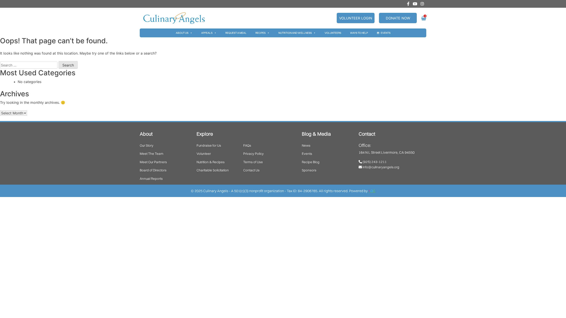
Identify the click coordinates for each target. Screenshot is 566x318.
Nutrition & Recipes (211, 162)
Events (385, 32)
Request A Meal (236, 32)
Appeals (206, 32)
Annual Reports (151, 178)
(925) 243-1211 (374, 162)
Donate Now (398, 18)
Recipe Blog (310, 162)
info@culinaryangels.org (380, 167)
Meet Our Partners (153, 162)
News (306, 145)
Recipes (260, 32)
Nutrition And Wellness (295, 32)
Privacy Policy (253, 153)
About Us (182, 32)
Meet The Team (151, 153)
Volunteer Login (355, 18)
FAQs (247, 145)
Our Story (146, 145)
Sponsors (309, 170)
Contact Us (251, 170)
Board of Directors (153, 170)
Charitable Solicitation (213, 170)
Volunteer (204, 153)
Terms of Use (253, 162)
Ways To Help (359, 32)
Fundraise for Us (209, 145)
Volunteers (333, 32)
